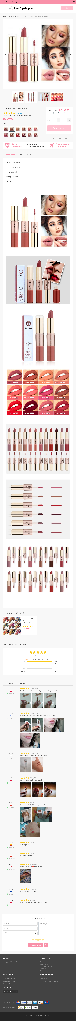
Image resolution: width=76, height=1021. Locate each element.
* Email (6, 929)
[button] (20, 933)
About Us (42, 962)
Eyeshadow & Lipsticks (27, 16)
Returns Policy (7, 983)
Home (4, 16)
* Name (7, 924)
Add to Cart (60, 128)
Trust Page (42, 968)
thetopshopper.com (38, 1018)
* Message (43, 924)
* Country (6, 932)
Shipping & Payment (27, 154)
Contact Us (43, 979)
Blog (40, 971)
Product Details (11, 154)
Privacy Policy (43, 964)
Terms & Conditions (45, 966)
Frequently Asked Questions (48, 981)
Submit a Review (35, 945)
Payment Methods (9, 979)
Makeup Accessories (13, 16)
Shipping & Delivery (9, 981)
